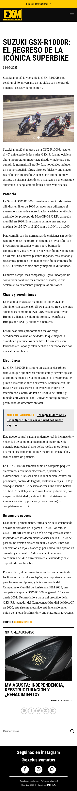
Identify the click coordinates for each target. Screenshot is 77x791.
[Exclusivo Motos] (18, 15)
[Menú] (71, 14)
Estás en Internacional (37, 3)
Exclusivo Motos (23, 621)
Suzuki (7, 149)
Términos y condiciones (29, 781)
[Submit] (72, 731)
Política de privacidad (49, 781)
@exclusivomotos (38, 760)
